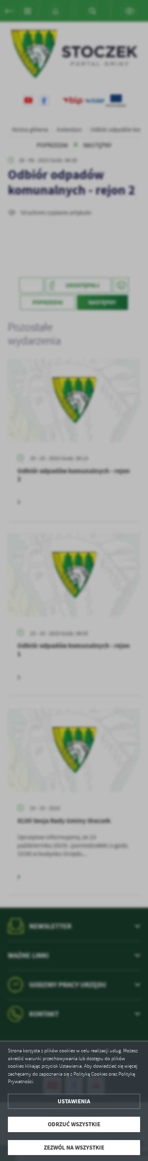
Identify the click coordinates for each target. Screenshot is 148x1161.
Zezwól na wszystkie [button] (74, 1148)
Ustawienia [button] (74, 1101)
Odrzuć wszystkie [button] (74, 1124)
